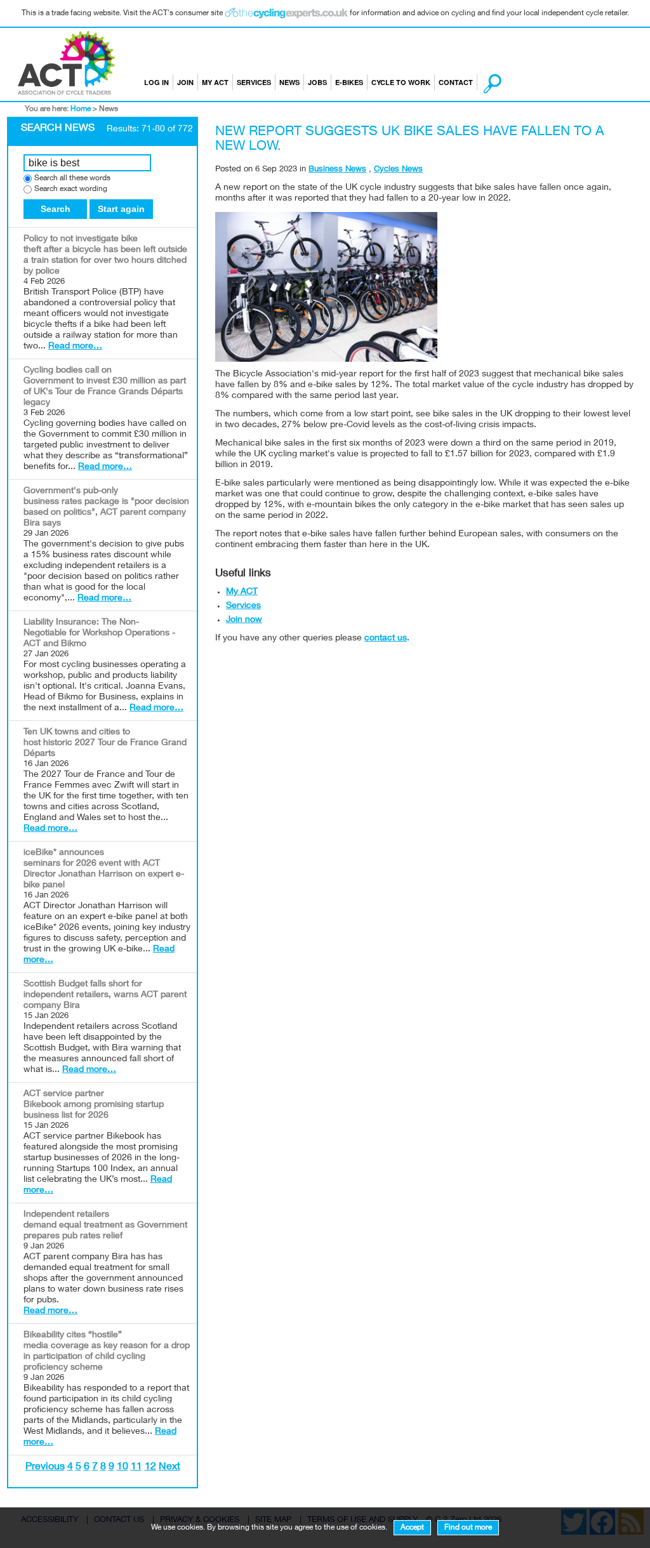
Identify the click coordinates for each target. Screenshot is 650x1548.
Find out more (468, 1527)
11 (136, 1467)
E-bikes (349, 82)
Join (185, 82)
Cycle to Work (400, 82)
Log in (156, 82)
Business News (337, 170)
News (289, 82)
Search (55, 209)
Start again (121, 209)
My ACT (215, 82)
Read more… (75, 346)
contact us (385, 638)
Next (169, 1467)
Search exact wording (70, 189)
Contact (456, 82)
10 (122, 1467)
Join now (244, 620)
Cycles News (398, 170)
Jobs (317, 82)
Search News (58, 129)
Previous (45, 1467)
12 (150, 1467)
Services (254, 82)
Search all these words (72, 178)
